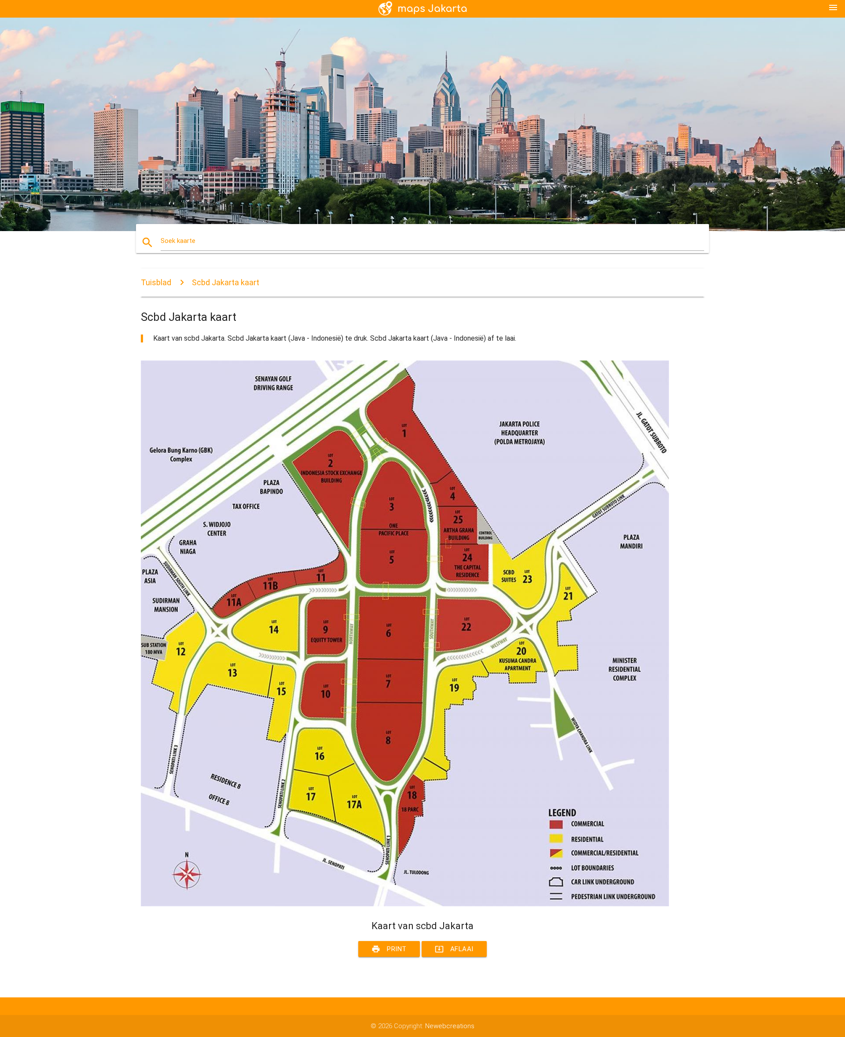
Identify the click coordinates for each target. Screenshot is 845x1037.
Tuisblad (156, 282)
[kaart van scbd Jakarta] (405, 904)
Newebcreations (449, 1026)
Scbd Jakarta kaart (225, 282)
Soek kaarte (178, 241)
